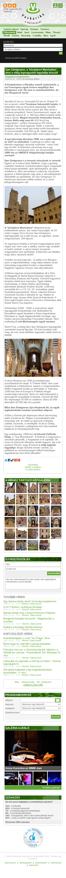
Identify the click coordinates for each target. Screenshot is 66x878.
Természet (44, 29)
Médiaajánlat (25, 863)
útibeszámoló (33, 685)
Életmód (25, 604)
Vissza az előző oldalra (15, 58)
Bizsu (45, 35)
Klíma (48, 32)
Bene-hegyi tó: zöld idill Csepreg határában (26, 643)
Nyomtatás (33, 465)
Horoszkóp (26, 35)
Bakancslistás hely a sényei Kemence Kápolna (29, 612)
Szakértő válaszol (11, 29)
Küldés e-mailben (33, 467)
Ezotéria (15, 35)
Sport (26, 32)
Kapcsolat (33, 865)
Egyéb (53, 35)
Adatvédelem (41, 863)
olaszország (27, 682)
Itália (17, 682)
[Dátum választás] (57, 700)
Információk (56, 863)
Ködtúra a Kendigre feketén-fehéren (22, 627)
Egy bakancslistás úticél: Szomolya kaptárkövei (29, 601)
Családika (37, 35)
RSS (5, 6)
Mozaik (7, 35)
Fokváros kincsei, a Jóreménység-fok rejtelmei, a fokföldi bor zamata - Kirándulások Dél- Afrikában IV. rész (32, 652)
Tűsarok (56, 32)
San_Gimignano (43, 682)
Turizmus (34, 29)
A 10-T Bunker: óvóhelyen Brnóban (22, 607)
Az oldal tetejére (33, 469)
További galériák (51, 787)
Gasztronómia (37, 32)
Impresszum (10, 863)
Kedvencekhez (15, 6)
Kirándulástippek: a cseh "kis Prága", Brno (26, 638)
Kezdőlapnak (10, 6)
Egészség (24, 29)
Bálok (19, 32)
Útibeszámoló (9, 32)
